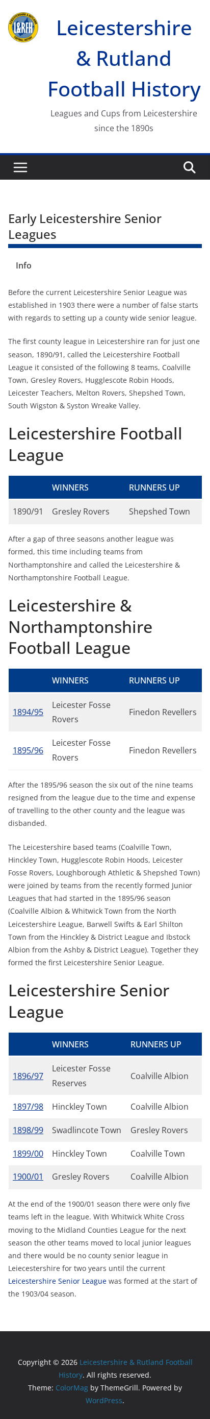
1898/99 (28, 1130)
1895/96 (28, 750)
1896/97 (28, 1076)
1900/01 (28, 1176)
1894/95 (28, 712)
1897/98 (28, 1106)
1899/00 (28, 1153)
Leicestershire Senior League (57, 1281)
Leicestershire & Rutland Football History (124, 58)
